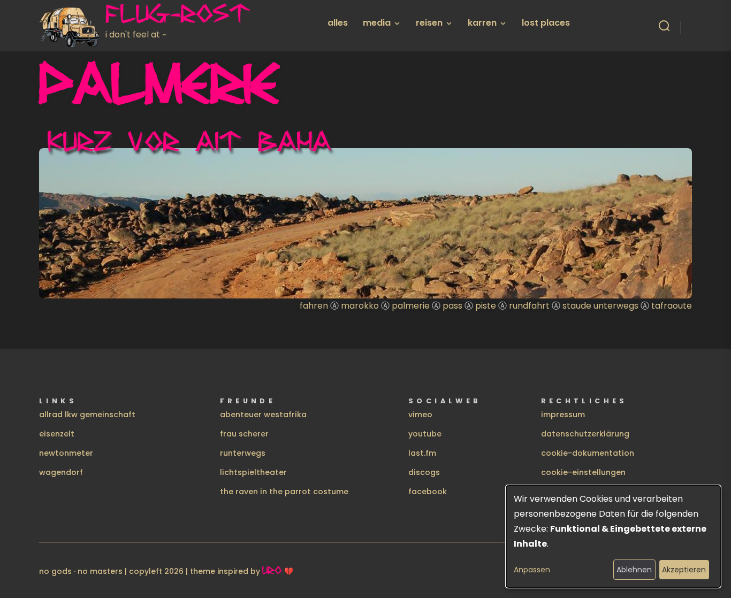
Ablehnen (634, 569)
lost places (546, 23)
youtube (424, 433)
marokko (360, 306)
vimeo (420, 414)
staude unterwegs (600, 306)
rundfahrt (529, 306)
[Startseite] (72, 25)
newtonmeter (66, 453)
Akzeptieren (684, 569)
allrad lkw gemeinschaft (87, 414)
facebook (427, 491)
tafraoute (671, 306)
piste (485, 306)
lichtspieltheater (253, 472)
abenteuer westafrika (263, 414)
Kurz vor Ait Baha (190, 141)
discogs (424, 472)
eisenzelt (56, 433)
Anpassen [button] (532, 569)
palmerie (411, 306)
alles (338, 23)
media (377, 23)
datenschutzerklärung (585, 433)
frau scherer (244, 433)
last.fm (422, 453)
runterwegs (242, 453)
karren (482, 23)
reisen (429, 23)
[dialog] (613, 536)
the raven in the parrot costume (284, 491)
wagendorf (61, 472)
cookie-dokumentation (587, 453)
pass (452, 306)
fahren (314, 306)
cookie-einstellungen (583, 472)
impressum (563, 414)
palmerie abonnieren (43, 317)
